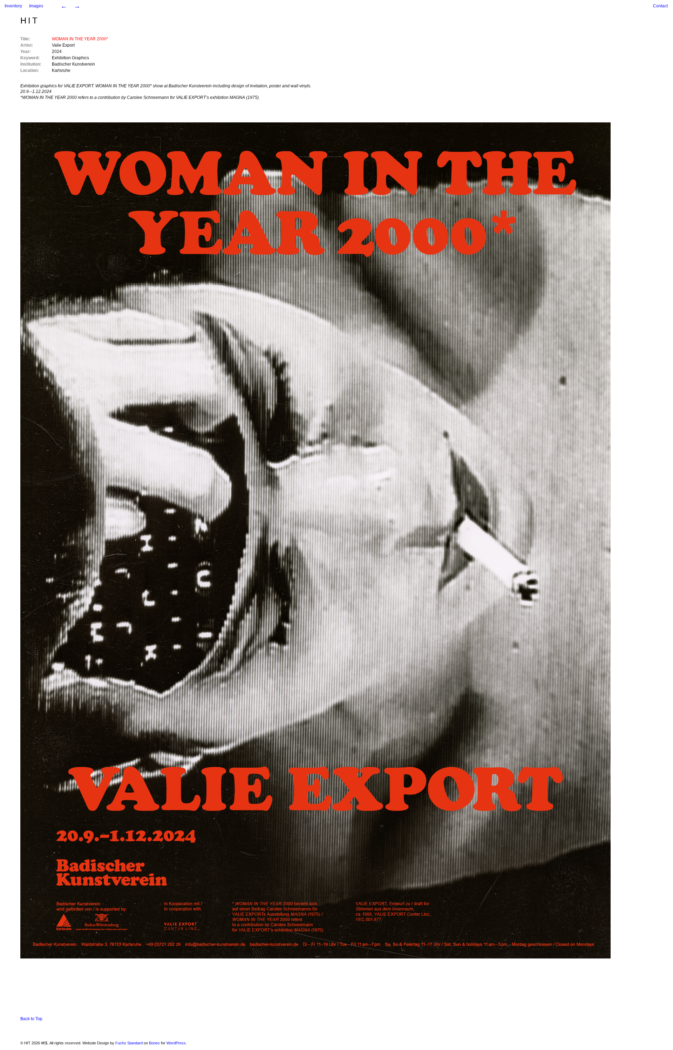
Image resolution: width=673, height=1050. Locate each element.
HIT (29, 20)
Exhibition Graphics (70, 57)
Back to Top (31, 1018)
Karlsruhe (61, 70)
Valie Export (63, 45)
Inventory (13, 6)
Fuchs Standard (129, 1043)
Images (36, 6)
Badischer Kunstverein (73, 64)
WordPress (176, 1043)
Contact (660, 6)
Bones (154, 1043)
